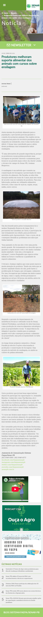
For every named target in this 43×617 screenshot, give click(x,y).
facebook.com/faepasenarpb (13, 460)
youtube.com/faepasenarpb (12, 467)
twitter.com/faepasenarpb (12, 464)
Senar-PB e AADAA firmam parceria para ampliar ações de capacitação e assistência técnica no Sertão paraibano (23, 600)
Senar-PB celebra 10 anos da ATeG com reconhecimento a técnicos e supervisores (19, 577)
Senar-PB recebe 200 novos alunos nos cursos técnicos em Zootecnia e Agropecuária (23, 592)
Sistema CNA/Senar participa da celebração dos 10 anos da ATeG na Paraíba (22, 585)
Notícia (14, 13)
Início (6, 13)
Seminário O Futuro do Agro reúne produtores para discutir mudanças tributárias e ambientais (22, 570)
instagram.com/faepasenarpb (13, 462)
